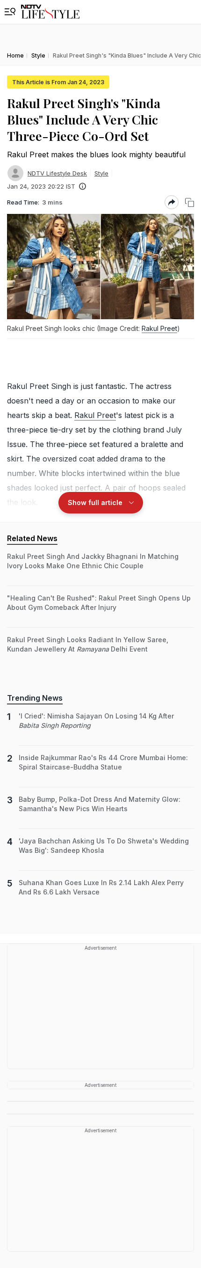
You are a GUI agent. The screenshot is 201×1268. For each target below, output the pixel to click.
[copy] (189, 202)
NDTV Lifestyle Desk (57, 173)
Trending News (35, 698)
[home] (50, 12)
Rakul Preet (159, 328)
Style (101, 173)
